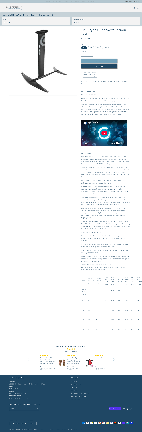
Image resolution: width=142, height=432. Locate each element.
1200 (98, 47)
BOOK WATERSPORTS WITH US (80, 393)
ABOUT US (74, 381)
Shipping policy (68, 429)
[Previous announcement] (44, 1)
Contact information (78, 429)
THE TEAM (74, 387)
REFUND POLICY (76, 399)
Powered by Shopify (32, 429)
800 (84, 47)
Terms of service (59, 429)
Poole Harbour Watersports (20, 429)
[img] (71, 349)
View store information (90, 77)
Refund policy (41, 429)
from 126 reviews (71, 351)
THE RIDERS (74, 390)
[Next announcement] (98, 1)
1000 (90, 47)
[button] (3, 8)
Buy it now (99, 66)
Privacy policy (50, 429)
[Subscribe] (37, 409)
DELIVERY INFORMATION (78, 396)
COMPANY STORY (76, 384)
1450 (105, 47)
